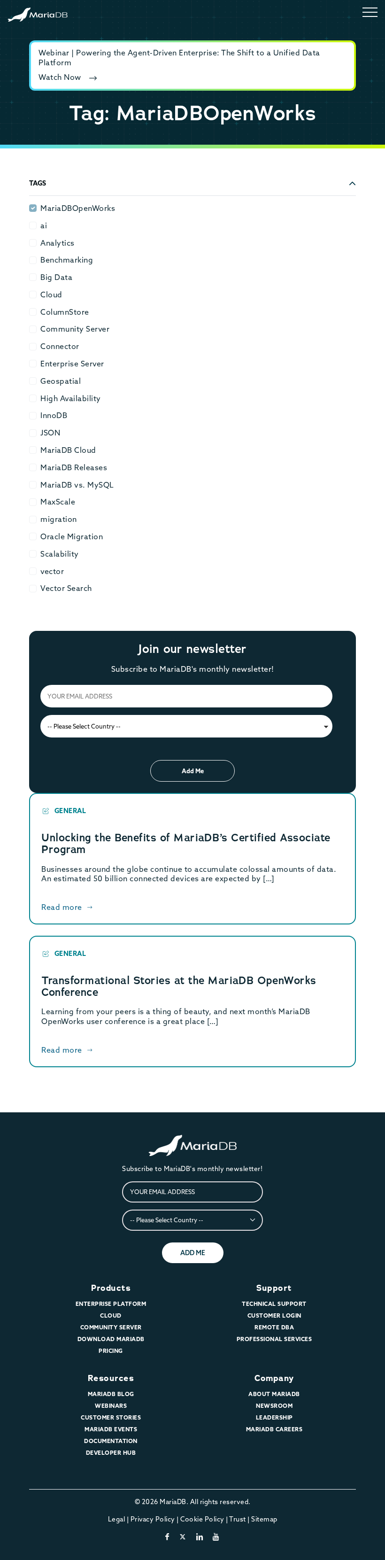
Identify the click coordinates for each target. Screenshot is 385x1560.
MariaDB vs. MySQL (77, 484)
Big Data (56, 277)
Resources (111, 1378)
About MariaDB (274, 1393)
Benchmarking (66, 259)
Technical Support (274, 1303)
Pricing (111, 1350)
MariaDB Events (111, 1429)
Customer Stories (111, 1417)
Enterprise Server (72, 363)
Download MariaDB (111, 1339)
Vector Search (66, 588)
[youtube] (216, 1536)
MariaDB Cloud (68, 450)
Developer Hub (111, 1452)
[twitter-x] (183, 1536)
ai (43, 225)
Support (274, 1288)
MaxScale (57, 501)
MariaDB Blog (111, 1393)
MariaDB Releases (73, 467)
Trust (237, 1519)
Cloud (51, 294)
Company (274, 1378)
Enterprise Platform (111, 1303)
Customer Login (274, 1315)
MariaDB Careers (274, 1429)
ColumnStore (64, 312)
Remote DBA (274, 1327)
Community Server (74, 329)
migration (58, 519)
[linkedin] (199, 1536)
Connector (59, 346)
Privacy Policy (153, 1519)
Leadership (274, 1417)
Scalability (59, 554)
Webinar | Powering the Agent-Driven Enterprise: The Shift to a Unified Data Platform (179, 57)
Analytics (57, 243)
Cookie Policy (202, 1519)
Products (111, 1288)
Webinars (111, 1405)
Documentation (111, 1440)
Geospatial (60, 381)
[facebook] (167, 1536)
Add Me (193, 771)
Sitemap (264, 1519)
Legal (116, 1519)
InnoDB (53, 415)
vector (52, 571)
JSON (50, 432)
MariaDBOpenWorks (77, 208)
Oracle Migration (71, 536)
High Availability (70, 398)
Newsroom (274, 1405)
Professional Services (274, 1339)
